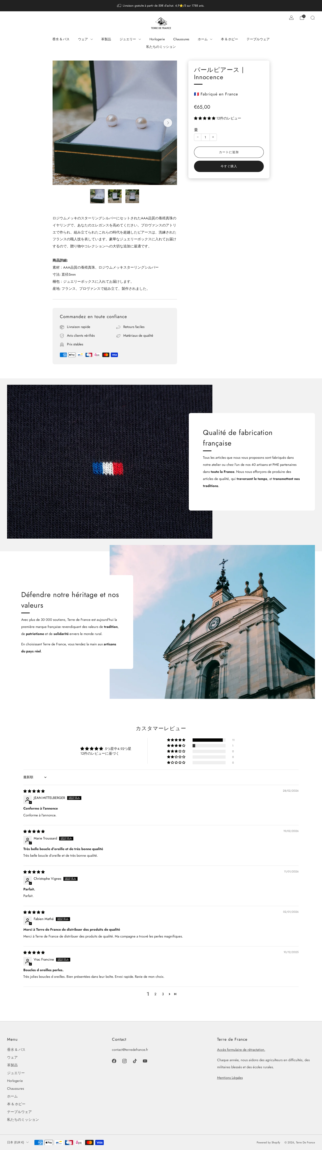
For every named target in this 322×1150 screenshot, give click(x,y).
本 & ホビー (229, 39)
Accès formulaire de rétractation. (241, 1049)
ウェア (83, 39)
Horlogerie (157, 39)
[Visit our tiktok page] (135, 1061)
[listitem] (161, 5)
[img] (34, 791)
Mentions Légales (230, 1077)
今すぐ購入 (229, 166)
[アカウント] (291, 17)
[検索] (312, 17)
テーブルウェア (258, 39)
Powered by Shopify (268, 1142)
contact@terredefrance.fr (130, 1049)
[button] (205, 118)
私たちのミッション (161, 46)
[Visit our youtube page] (145, 1061)
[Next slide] (168, 123)
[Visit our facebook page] (114, 1061)
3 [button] (163, 993)
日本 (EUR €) (15, 1142)
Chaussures (181, 39)
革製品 (106, 39)
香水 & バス (61, 39)
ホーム (203, 39)
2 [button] (155, 993)
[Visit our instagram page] (124, 1061)
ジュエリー (128, 39)
